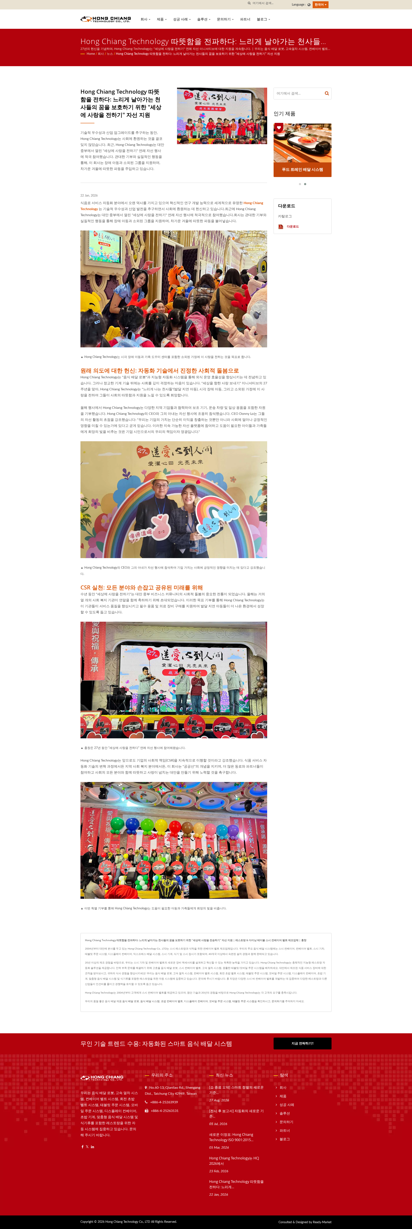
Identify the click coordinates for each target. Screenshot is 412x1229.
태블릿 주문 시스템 (243, 1001)
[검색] (249, 3)
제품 (161, 19)
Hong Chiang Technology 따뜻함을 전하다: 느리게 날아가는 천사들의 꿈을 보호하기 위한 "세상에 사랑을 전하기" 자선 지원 (198, 53)
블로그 (262, 19)
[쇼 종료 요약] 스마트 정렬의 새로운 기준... (236, 1090)
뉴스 (110, 53)
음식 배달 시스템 (150, 1001)
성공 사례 (181, 19)
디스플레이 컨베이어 (196, 1001)
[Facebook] (82, 1147)
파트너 (245, 19)
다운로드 (292, 226)
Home (91, 53)
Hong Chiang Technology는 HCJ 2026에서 (234, 1161)
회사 (144, 19)
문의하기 (224, 19)
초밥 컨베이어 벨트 (172, 1001)
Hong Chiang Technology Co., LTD (127, 1221)
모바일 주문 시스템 (220, 1001)
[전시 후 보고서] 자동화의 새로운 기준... (236, 1113)
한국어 (319, 4)
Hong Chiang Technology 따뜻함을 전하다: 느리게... (236, 1184)
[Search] (327, 93)
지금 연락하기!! (303, 1043)
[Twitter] (87, 1147)
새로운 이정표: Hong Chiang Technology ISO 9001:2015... (231, 1137)
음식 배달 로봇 (130, 1001)
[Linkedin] (92, 1147)
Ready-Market (322, 1222)
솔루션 (202, 19)
